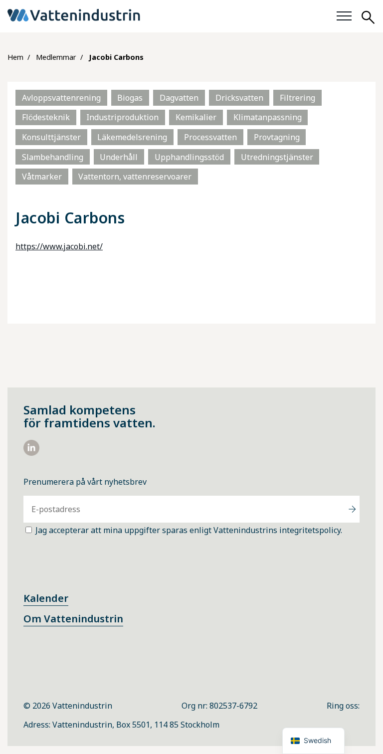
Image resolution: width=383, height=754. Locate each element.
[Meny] (344, 16)
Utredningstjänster (277, 157)
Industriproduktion (122, 117)
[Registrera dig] (352, 509)
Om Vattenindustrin (73, 618)
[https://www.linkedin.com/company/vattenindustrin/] (31, 452)
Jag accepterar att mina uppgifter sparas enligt (188, 530)
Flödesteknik (46, 117)
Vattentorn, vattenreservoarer (135, 176)
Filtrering (297, 97)
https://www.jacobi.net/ (59, 246)
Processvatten (210, 137)
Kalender (45, 598)
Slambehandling (52, 157)
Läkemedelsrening (132, 137)
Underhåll (119, 157)
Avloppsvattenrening (61, 97)
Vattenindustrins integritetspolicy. (277, 530)
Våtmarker (42, 176)
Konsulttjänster (51, 137)
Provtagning (277, 137)
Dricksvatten (239, 97)
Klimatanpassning (267, 117)
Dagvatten (179, 97)
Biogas (130, 97)
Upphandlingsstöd (189, 157)
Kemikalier (196, 117)
